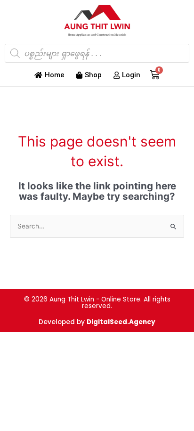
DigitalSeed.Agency (121, 321)
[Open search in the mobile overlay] (97, 53)
